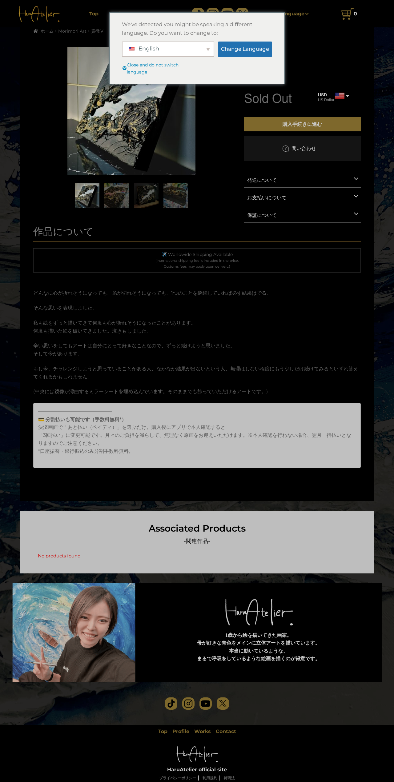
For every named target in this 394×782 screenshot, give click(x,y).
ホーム (47, 31)
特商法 (229, 778)
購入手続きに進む (302, 124)
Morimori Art (72, 31)
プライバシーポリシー (177, 778)
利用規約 (210, 778)
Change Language (245, 49)
